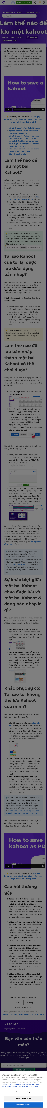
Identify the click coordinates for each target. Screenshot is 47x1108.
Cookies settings (23, 1092)
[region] (23, 1089)
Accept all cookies (23, 1105)
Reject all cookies (23, 1098)
